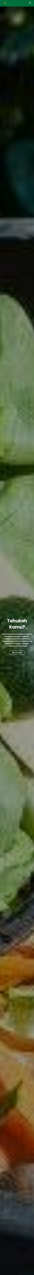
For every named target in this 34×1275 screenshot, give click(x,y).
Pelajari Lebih (17, 653)
